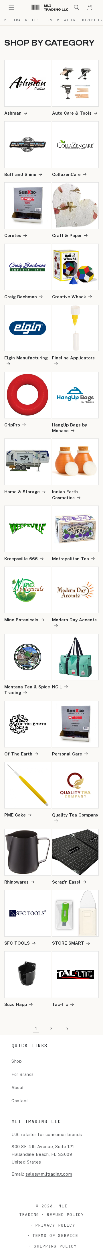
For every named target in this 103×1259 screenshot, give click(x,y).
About (17, 1087)
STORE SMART (68, 943)
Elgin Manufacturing (26, 357)
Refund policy (65, 1214)
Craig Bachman (20, 296)
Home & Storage (22, 491)
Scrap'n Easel (66, 882)
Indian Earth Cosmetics (65, 494)
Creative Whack (69, 296)
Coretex (12, 235)
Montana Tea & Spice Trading (27, 689)
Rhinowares (16, 882)
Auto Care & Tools (72, 113)
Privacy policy (55, 1225)
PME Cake (15, 814)
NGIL (57, 686)
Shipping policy (55, 1246)
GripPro (12, 424)
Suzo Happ (15, 1004)
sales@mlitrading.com (48, 1174)
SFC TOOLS (17, 943)
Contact (19, 1100)
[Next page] (67, 1029)
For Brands (22, 1074)
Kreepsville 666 (21, 558)
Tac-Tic (60, 1004)
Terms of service (55, 1235)
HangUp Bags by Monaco (69, 427)
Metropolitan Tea (70, 558)
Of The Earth (18, 753)
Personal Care (67, 753)
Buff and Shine (20, 174)
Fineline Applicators (73, 357)
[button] (11, 7)
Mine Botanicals (21, 619)
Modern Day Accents (74, 619)
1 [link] (36, 1028)
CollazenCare (66, 174)
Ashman (12, 113)
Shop (16, 1061)
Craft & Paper (67, 235)
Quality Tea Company (75, 814)
